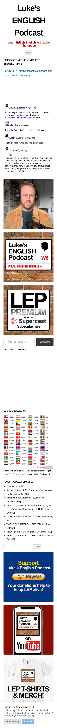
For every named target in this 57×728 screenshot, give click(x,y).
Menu (28, 53)
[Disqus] (28, 138)
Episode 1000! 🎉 (14, 486)
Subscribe (44, 341)
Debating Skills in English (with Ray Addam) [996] (29, 532)
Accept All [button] (28, 721)
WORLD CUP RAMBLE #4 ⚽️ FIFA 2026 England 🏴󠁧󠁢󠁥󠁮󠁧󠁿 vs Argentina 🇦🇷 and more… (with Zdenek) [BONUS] (29, 509)
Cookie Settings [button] (12, 721)
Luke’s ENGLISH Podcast (28, 20)
